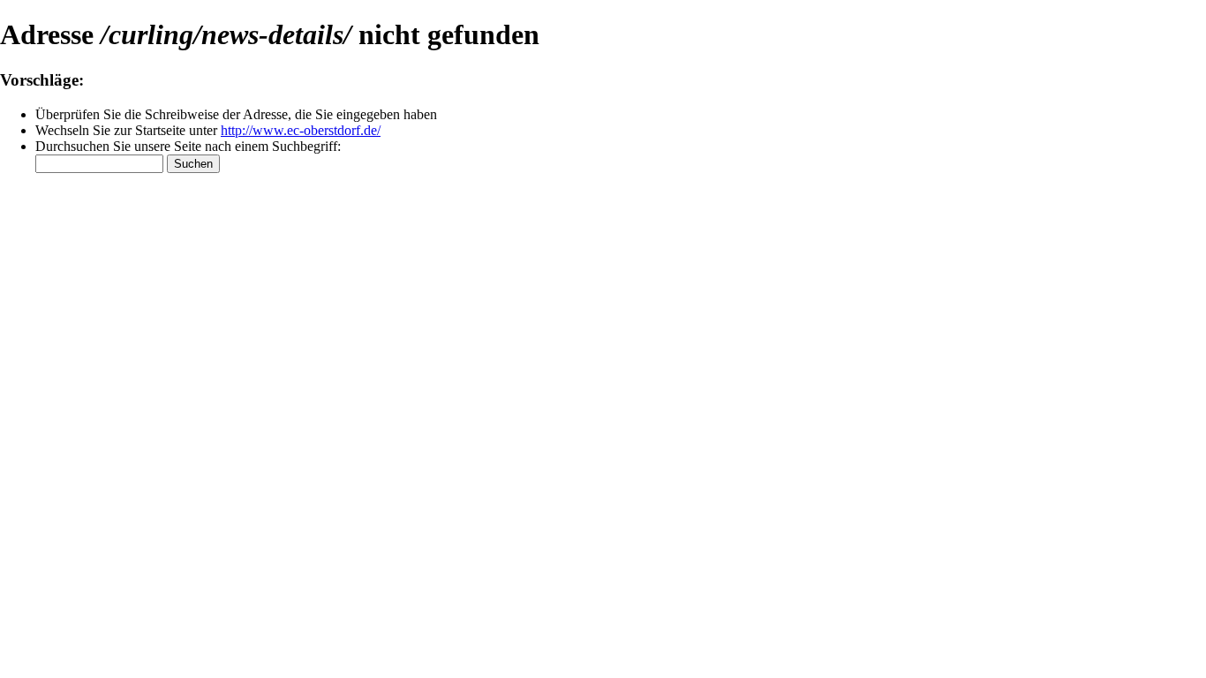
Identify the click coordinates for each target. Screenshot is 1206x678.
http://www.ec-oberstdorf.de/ (301, 130)
